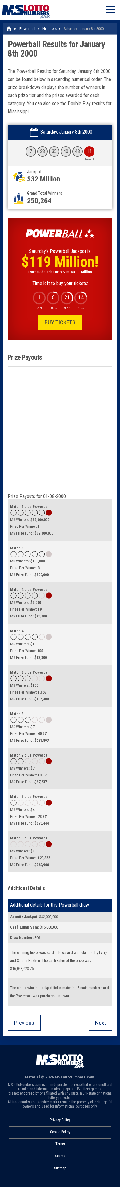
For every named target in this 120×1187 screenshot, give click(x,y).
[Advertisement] (60, 430)
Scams (60, 1156)
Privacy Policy (60, 1120)
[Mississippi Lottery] (9, 28)
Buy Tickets (60, 322)
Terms (60, 1144)
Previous (24, 1022)
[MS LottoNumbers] (26, 3)
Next (100, 1022)
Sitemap (60, 1168)
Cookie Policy (60, 1132)
